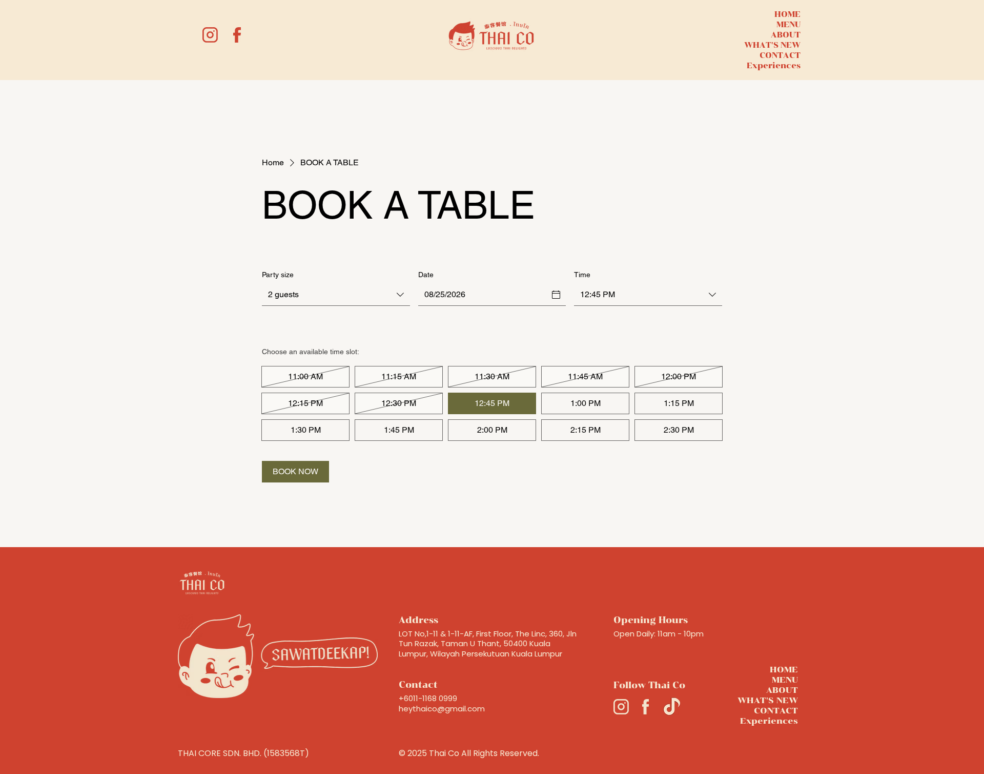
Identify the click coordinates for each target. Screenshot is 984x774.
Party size (278, 274)
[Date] (556, 294)
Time (582, 274)
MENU (788, 24)
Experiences (774, 65)
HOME (787, 14)
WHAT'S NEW (772, 45)
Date (426, 274)
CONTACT (780, 55)
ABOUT (786, 35)
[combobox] (336, 295)
